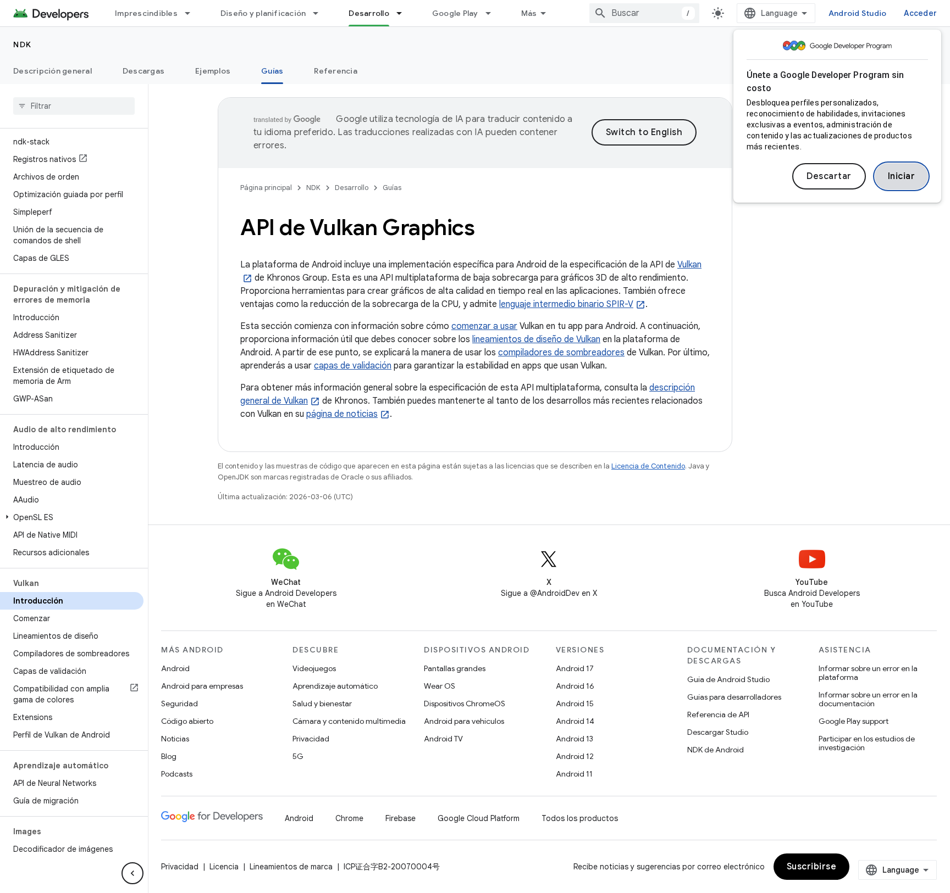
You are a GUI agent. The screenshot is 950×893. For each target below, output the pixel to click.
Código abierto (187, 721)
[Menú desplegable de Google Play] (493, 13)
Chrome (349, 818)
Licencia (224, 866)
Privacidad (310, 739)
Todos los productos (580, 818)
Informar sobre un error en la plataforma (868, 672)
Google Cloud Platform (479, 818)
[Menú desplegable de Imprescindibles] (192, 13)
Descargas (143, 71)
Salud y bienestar (322, 703)
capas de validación (352, 365)
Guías (272, 71)
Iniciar (901, 176)
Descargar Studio (717, 732)
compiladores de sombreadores (561, 352)
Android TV (443, 739)
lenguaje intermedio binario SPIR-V (566, 304)
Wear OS (439, 686)
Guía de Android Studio (728, 679)
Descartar (829, 176)
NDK (22, 44)
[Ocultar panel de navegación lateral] (132, 873)
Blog (168, 756)
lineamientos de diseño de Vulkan (536, 339)
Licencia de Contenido (648, 466)
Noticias (175, 739)
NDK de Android (715, 750)
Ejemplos (212, 71)
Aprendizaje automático (335, 686)
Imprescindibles (146, 13)
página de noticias (342, 414)
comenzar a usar (484, 326)
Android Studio (858, 13)
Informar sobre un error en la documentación (868, 699)
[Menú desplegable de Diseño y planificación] (320, 13)
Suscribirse (812, 866)
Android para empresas (202, 686)
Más (529, 13)
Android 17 (575, 668)
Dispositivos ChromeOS (464, 703)
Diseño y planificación (263, 13)
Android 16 (575, 686)
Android (175, 668)
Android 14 (575, 721)
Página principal (266, 187)
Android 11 (574, 774)
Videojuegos (314, 668)
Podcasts (176, 774)
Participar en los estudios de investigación (867, 743)
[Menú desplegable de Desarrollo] (404, 13)
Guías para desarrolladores (734, 697)
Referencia (335, 71)
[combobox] (644, 13)
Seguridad (179, 703)
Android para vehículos (464, 721)
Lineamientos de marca (291, 866)
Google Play (455, 13)
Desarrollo (369, 13)
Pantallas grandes (454, 668)
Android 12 (575, 756)
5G (297, 756)
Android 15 (575, 703)
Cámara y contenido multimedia (349, 721)
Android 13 (574, 739)
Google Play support (853, 721)
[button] (71, 517)
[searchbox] (74, 106)
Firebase (400, 818)
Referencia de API (718, 714)
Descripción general (52, 71)
